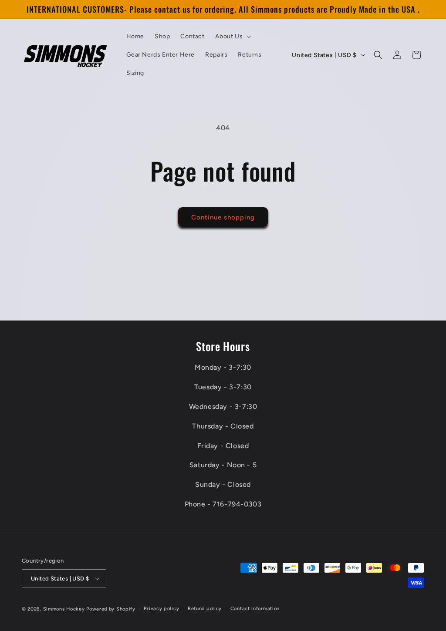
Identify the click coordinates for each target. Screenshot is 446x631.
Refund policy (205, 608)
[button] (232, 36)
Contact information (255, 608)
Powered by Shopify (110, 609)
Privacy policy (161, 608)
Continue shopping (223, 217)
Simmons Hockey (64, 609)
